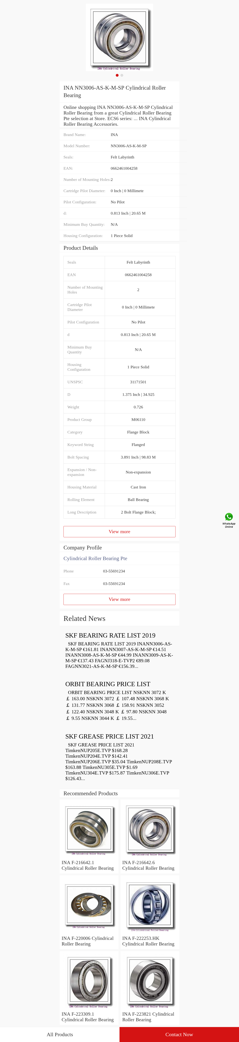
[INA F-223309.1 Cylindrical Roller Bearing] (89, 1008)
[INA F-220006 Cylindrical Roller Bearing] (89, 932)
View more (119, 531)
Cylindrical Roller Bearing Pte (95, 558)
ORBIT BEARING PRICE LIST (107, 684)
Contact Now (179, 1034)
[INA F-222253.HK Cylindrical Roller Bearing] (149, 932)
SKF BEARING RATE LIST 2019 (110, 635)
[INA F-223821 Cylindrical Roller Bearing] (149, 1008)
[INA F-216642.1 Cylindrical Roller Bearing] (89, 857)
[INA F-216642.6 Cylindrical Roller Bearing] (149, 857)
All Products (60, 1034)
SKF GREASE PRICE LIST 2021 (109, 736)
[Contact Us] (229, 521)
